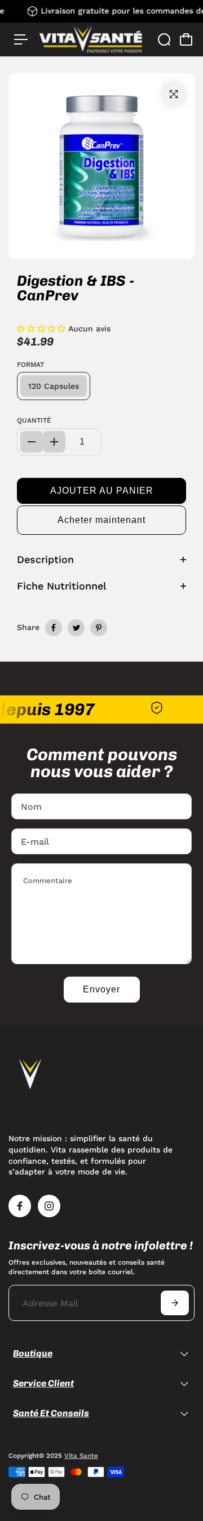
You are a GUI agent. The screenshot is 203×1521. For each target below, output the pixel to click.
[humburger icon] (20, 39)
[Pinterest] (98, 627)
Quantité (34, 420)
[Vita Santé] (91, 39)
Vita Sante (81, 1456)
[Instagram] (49, 1206)
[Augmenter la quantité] (54, 442)
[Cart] (186, 39)
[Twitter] (76, 627)
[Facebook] (53, 627)
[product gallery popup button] (173, 94)
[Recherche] (164, 39)
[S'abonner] (174, 1303)
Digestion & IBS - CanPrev (76, 288)
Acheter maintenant (101, 520)
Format (30, 365)
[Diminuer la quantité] (31, 442)
